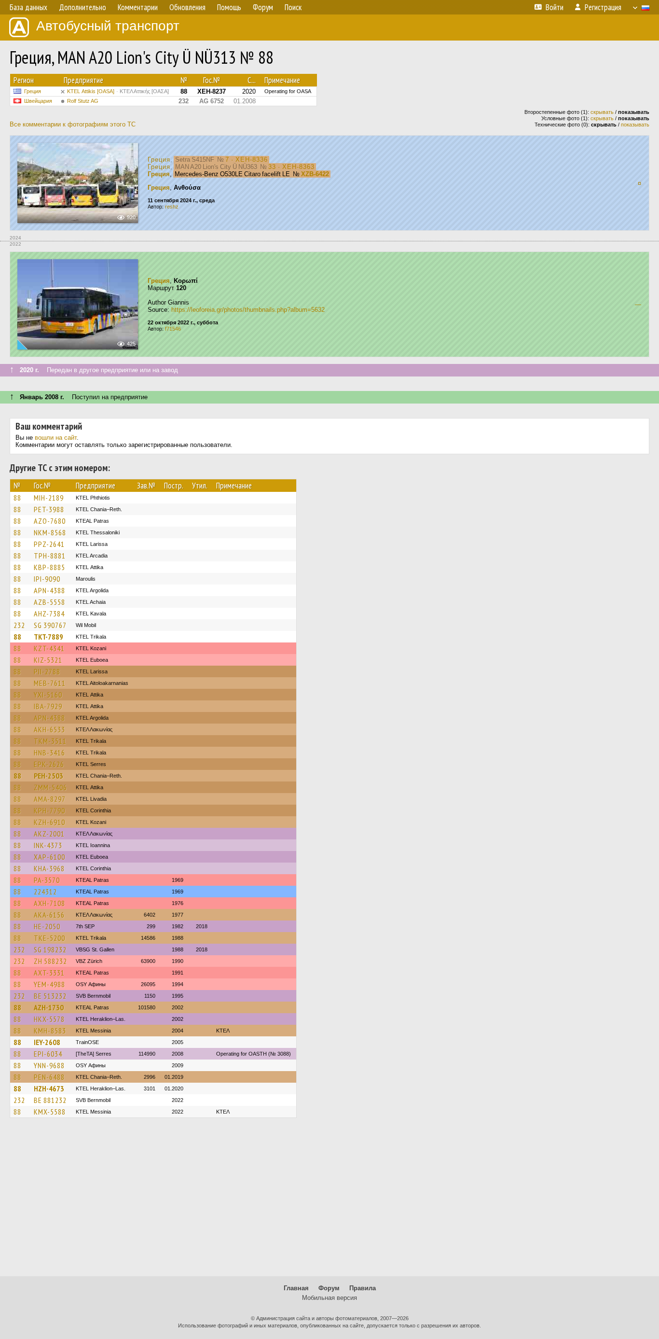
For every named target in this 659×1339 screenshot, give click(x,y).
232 (19, 625)
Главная (296, 1288)
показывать (635, 124)
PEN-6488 (49, 1077)
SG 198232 (50, 949)
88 (17, 497)
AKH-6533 (49, 729)
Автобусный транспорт (107, 25)
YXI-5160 (48, 694)
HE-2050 (47, 926)
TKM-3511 (50, 741)
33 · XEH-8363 (291, 166)
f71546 (173, 329)
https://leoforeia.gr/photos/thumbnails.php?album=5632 (248, 309)
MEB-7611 (50, 683)
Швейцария (38, 101)
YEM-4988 (49, 984)
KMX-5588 (50, 1111)
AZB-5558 (49, 602)
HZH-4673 (49, 1088)
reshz (171, 206)
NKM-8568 (50, 532)
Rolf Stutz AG (82, 101)
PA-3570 (47, 880)
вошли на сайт (56, 437)
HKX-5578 (49, 1019)
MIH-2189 (49, 497)
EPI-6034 (48, 1054)
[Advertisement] (329, 1201)
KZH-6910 (49, 822)
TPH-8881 (50, 555)
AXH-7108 (49, 903)
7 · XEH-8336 (246, 159)
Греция (32, 91)
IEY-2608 (47, 1042)
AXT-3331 (49, 972)
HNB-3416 (49, 752)
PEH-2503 (48, 776)
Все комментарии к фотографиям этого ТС (73, 124)
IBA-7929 (48, 706)
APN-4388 (49, 590)
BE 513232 (50, 996)
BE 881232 (50, 1100)
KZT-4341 (49, 648)
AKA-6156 (49, 915)
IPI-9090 (47, 579)
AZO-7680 (50, 521)
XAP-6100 (49, 857)
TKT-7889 (48, 637)
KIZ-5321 (48, 660)
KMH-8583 (50, 1030)
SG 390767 (50, 625)
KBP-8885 (49, 567)
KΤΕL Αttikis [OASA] (118, 91)
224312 (45, 891)
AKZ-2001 (49, 833)
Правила (362, 1288)
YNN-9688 (49, 1065)
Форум (329, 1288)
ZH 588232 (50, 961)
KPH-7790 (49, 810)
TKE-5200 (49, 938)
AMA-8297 (50, 799)
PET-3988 (49, 509)
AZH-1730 (49, 1007)
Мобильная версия (329, 1297)
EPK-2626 (49, 764)
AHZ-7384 (49, 613)
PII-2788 (47, 671)
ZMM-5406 (50, 787)
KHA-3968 (49, 868)
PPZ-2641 (49, 544)
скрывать (602, 112)
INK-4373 (48, 845)
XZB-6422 (315, 174)
